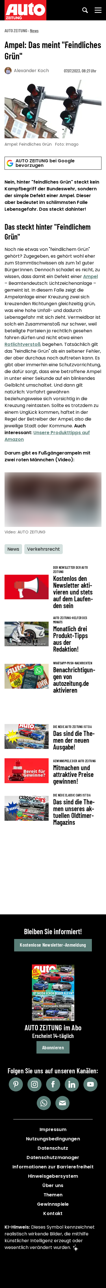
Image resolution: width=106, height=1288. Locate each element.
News (34, 30)
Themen (53, 1195)
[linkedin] (72, 1084)
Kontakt (52, 1213)
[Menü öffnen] (98, 10)
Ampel (90, 276)
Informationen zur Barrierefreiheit (53, 1167)
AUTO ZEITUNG (16, 30)
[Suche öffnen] (85, 10)
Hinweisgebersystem (53, 1176)
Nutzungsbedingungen (53, 1139)
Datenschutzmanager (53, 1157)
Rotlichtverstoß (23, 344)
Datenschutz (53, 1148)
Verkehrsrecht (43, 549)
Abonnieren (53, 1047)
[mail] (62, 1103)
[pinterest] (16, 1084)
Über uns (52, 1185)
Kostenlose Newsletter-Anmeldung (53, 945)
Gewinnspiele (53, 1204)
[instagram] (34, 1084)
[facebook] (53, 1084)
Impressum (53, 1129)
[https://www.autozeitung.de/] (25, 10)
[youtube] (90, 1084)
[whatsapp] (44, 1103)
